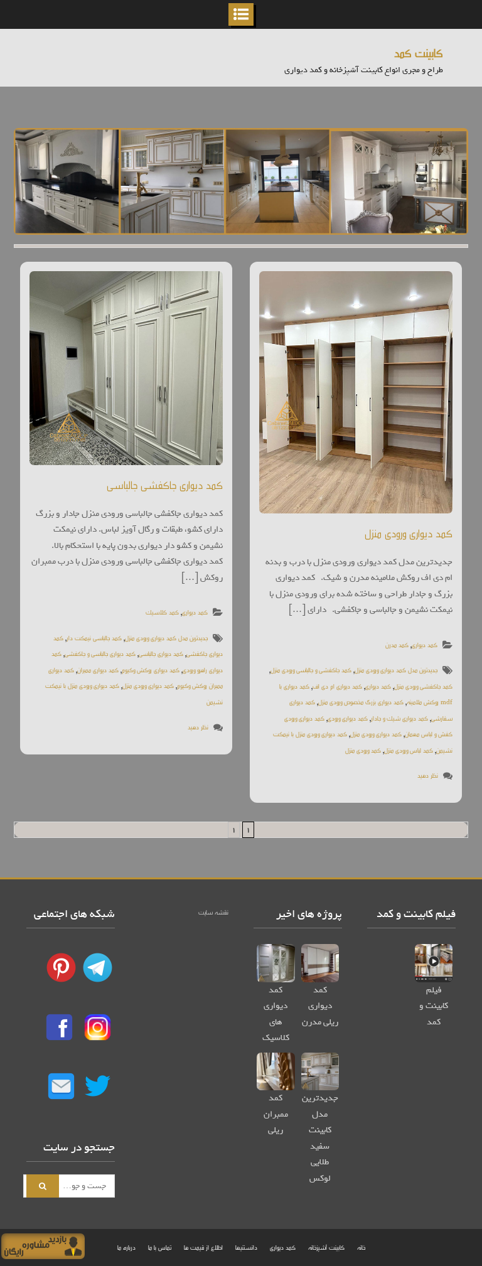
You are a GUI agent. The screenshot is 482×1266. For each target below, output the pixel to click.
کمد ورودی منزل (363, 749)
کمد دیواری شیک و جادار (399, 717)
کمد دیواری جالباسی (161, 653)
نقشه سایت (213, 911)
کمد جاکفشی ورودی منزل (423, 685)
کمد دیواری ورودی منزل (148, 685)
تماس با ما (159, 1247)
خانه (361, 1247)
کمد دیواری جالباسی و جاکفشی (100, 653)
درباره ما (126, 1247)
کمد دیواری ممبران (98, 669)
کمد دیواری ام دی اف (337, 685)
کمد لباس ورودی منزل (408, 749)
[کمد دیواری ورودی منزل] (356, 392)
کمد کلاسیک (162, 611)
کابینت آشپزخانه (326, 1247)
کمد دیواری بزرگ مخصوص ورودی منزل (361, 701)
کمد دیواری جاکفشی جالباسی (165, 484)
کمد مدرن (397, 644)
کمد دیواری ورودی (348, 717)
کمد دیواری (195, 611)
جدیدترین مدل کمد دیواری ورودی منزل (166, 637)
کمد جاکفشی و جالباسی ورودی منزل (310, 669)
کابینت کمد (418, 52)
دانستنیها (246, 1247)
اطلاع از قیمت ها (203, 1247)
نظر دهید (198, 726)
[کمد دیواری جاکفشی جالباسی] (126, 367)
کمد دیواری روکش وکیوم (150, 669)
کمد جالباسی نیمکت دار (94, 637)
